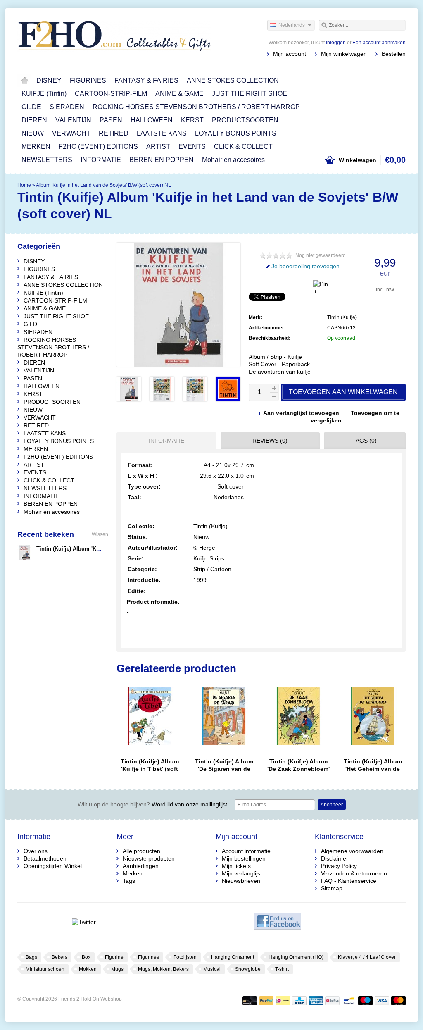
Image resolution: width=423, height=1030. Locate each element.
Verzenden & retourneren (354, 873)
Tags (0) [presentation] (364, 440)
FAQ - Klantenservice (348, 880)
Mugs (117, 969)
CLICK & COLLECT (243, 146)
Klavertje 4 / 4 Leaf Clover (367, 957)
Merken (133, 873)
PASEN (111, 120)
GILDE (31, 106)
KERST (192, 120)
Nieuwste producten (149, 858)
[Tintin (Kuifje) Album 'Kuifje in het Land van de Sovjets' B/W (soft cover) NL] (128, 399)
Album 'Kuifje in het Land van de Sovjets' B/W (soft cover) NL (103, 185)
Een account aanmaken (379, 42)
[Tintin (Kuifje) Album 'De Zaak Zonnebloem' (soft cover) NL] (298, 749)
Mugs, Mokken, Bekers (163, 969)
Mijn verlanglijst (242, 873)
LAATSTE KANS (162, 133)
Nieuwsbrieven (241, 880)
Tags (129, 880)
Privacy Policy (339, 866)
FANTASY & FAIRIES (146, 80)
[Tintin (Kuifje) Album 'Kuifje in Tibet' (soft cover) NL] (149, 749)
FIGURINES (88, 80)
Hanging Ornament (232, 957)
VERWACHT (71, 133)
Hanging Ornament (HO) (296, 957)
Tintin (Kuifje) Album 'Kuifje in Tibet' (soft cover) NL (150, 765)
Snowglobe (248, 969)
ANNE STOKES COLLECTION (233, 80)
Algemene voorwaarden (352, 851)
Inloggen (336, 42)
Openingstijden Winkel (53, 866)
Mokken (88, 969)
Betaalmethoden (45, 858)
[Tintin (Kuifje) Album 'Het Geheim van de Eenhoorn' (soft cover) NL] (373, 749)
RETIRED (113, 133)
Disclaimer (334, 858)
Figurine (114, 957)
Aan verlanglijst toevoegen (302, 413)
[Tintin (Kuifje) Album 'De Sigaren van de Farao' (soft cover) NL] (224, 749)
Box (86, 957)
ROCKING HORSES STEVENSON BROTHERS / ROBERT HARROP (196, 106)
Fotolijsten (185, 957)
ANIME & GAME (179, 93)
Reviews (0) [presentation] (270, 440)
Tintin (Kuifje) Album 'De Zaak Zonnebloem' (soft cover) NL (298, 765)
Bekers (59, 957)
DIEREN (34, 120)
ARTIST (158, 146)
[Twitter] (83, 922)
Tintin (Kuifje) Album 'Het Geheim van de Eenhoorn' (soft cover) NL (372, 765)
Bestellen (394, 53)
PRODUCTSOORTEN (245, 120)
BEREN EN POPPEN (161, 159)
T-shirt (282, 969)
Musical (212, 969)
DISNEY (49, 80)
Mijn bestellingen (244, 858)
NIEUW (32, 133)
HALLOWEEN (152, 120)
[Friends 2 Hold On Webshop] (114, 37)
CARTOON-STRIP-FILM (111, 93)
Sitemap (331, 888)
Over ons (36, 851)
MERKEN (35, 146)
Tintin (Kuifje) (342, 317)
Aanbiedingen (141, 866)
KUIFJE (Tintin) (44, 93)
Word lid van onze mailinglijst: (153, 804)
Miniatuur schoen (45, 969)
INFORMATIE (101, 159)
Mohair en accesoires (233, 159)
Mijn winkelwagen (344, 53)
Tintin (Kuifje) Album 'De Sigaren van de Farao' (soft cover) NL (223, 765)
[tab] (164, 440)
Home (24, 80)
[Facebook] (278, 922)
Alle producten (141, 851)
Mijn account (289, 53)
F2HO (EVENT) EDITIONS (98, 146)
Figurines (148, 957)
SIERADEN (67, 106)
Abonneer (332, 805)
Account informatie (246, 851)
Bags (31, 957)
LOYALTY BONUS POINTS (235, 133)
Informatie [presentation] (166, 440)
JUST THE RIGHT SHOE (249, 93)
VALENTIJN (73, 120)
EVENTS (192, 146)
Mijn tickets (236, 866)
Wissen (100, 534)
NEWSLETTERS (46, 159)
